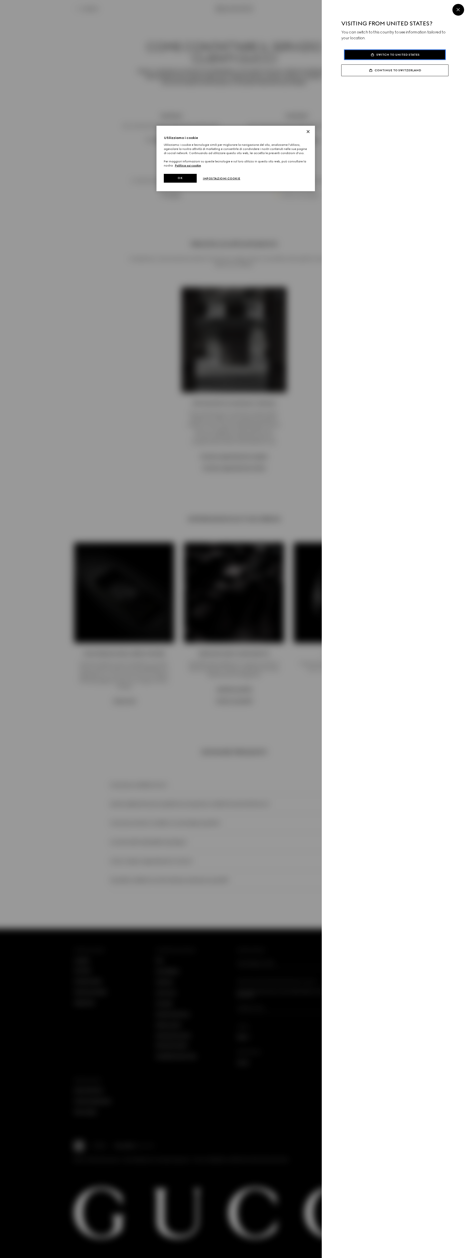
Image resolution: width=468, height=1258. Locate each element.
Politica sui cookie (188, 165)
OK (180, 178)
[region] (235, 158)
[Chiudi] (308, 131)
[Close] (458, 10)
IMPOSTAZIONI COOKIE (221, 178)
